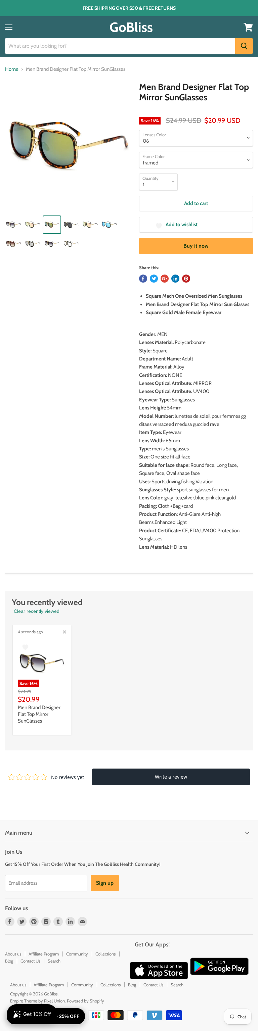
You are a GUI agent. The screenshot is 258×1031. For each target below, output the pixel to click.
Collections (105, 953)
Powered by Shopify (85, 1000)
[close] (64, 632)
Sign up (105, 883)
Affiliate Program (44, 953)
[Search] (244, 46)
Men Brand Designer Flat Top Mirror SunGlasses (39, 714)
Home (11, 69)
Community (77, 953)
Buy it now (196, 246)
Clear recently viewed (36, 611)
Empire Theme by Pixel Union (37, 1000)
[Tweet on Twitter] (154, 279)
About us (13, 953)
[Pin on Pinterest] (186, 279)
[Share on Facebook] (143, 279)
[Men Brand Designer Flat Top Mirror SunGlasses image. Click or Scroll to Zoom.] (69, 145)
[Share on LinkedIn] (175, 279)
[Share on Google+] (165, 279)
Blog (9, 961)
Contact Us (30, 961)
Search (54, 961)
